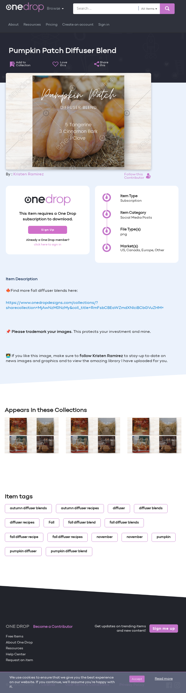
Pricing (51, 24)
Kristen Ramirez (28, 174)
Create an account (77, 24)
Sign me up (164, 628)
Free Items (14, 636)
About (13, 24)
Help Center (16, 654)
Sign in (103, 24)
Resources (32, 24)
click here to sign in (47, 244)
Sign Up (47, 229)
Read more (164, 678)
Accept (137, 679)
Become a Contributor (53, 627)
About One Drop (19, 642)
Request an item (19, 660)
